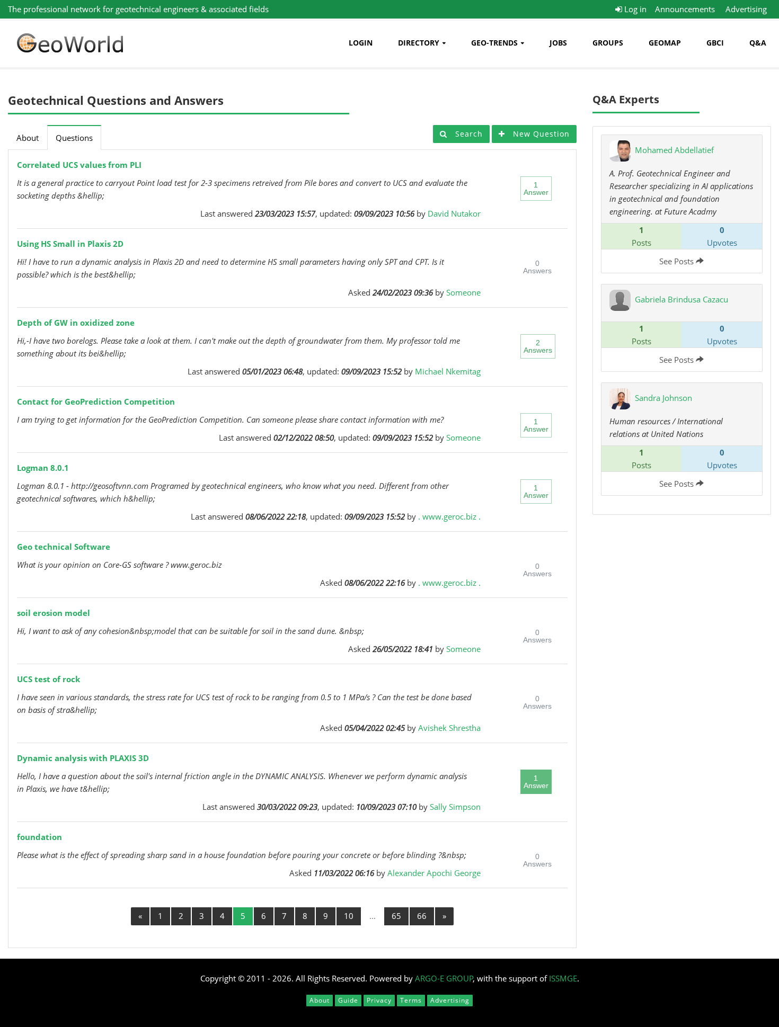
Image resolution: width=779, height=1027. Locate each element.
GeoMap (665, 43)
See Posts (677, 261)
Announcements (685, 9)
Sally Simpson (455, 806)
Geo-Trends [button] (494, 43)
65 (396, 915)
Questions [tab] (74, 137)
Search (468, 134)
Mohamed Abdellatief (674, 150)
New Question (540, 134)
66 (422, 915)
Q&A (757, 43)
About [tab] (27, 137)
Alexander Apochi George (434, 873)
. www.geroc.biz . (449, 516)
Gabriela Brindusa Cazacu (681, 299)
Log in (634, 9)
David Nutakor (454, 213)
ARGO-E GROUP (444, 978)
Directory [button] (418, 43)
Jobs (558, 43)
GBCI (715, 43)
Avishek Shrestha (449, 727)
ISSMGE (563, 978)
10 (348, 915)
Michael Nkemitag (448, 371)
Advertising (746, 9)
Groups (607, 43)
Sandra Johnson (663, 397)
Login (361, 43)
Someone (463, 292)
